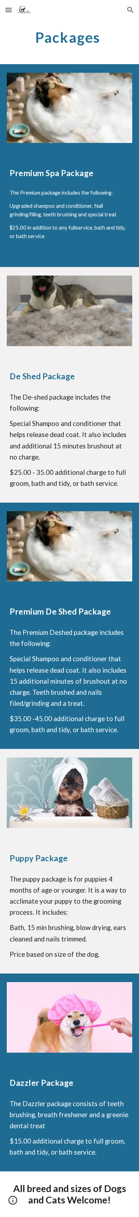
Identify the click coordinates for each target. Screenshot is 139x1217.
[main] (69, 37)
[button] (8, 10)
